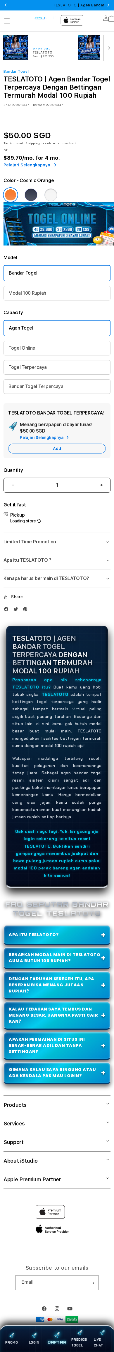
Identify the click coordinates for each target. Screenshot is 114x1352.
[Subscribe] (92, 1282)
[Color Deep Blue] (31, 194)
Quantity (13, 470)
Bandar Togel (23, 273)
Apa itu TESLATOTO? (34, 934)
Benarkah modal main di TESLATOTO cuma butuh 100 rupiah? (54, 958)
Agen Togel (21, 328)
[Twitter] (17, 610)
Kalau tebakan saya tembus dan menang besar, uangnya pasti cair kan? (53, 1015)
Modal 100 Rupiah (27, 293)
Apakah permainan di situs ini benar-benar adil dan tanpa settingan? (47, 1045)
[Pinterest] (27, 610)
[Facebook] (8, 610)
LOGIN (34, 1342)
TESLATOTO (55, 694)
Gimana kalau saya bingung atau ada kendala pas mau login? (52, 1073)
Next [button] (108, 5)
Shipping (32, 143)
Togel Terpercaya (27, 367)
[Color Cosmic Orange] (11, 195)
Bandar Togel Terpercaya (35, 386)
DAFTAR (57, 1342)
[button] (7, 21)
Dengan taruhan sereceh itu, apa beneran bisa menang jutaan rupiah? (51, 985)
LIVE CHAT (98, 1342)
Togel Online (21, 348)
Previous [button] (5, 5)
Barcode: (39, 104)
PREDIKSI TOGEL (79, 1342)
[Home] (45, 18)
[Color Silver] (50, 194)
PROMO (11, 1342)
